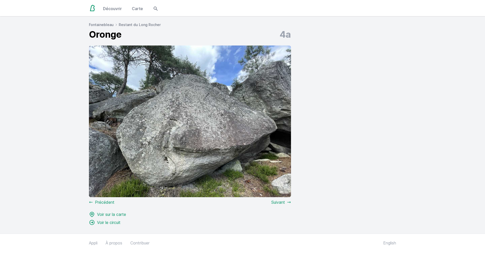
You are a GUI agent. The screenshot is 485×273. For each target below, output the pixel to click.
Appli (93, 242)
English (389, 242)
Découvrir (112, 8)
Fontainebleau (101, 24)
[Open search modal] (155, 8)
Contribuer (140, 242)
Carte (137, 8)
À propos (114, 242)
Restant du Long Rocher (140, 24)
